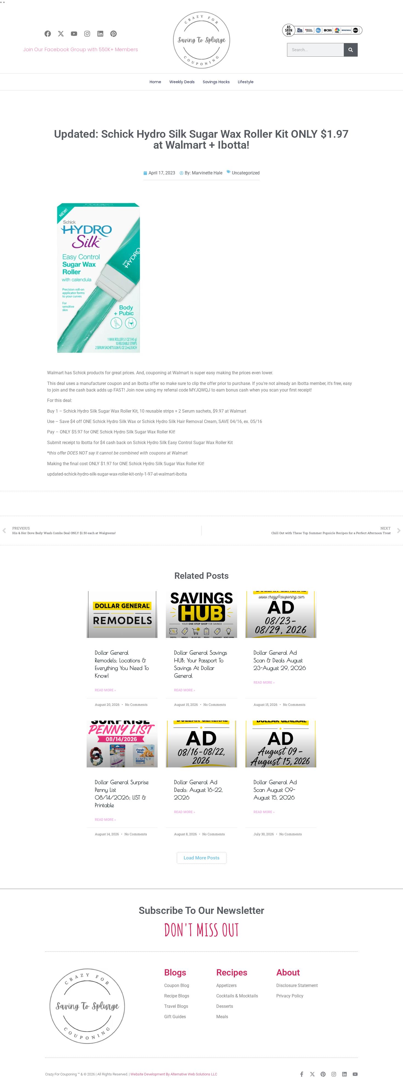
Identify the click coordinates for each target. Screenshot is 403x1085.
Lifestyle (246, 82)
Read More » (105, 690)
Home (155, 82)
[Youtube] (74, 33)
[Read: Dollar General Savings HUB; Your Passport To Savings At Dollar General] (201, 614)
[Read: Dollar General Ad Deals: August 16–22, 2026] (201, 744)
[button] (201, 858)
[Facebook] (47, 33)
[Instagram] (87, 33)
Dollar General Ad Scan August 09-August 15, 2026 (275, 790)
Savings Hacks (216, 82)
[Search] (350, 49)
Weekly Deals (182, 82)
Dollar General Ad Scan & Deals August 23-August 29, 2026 (280, 660)
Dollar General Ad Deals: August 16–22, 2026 (198, 790)
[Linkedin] (100, 33)
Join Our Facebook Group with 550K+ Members (80, 49)
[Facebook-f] (301, 1074)
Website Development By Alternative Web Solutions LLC (173, 1074)
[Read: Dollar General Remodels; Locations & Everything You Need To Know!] (122, 614)
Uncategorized (246, 172)
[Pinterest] (113, 33)
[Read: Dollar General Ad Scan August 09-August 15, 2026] (280, 744)
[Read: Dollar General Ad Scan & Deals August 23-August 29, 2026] (280, 614)
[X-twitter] (60, 33)
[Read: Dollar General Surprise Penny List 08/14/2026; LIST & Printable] (122, 744)
